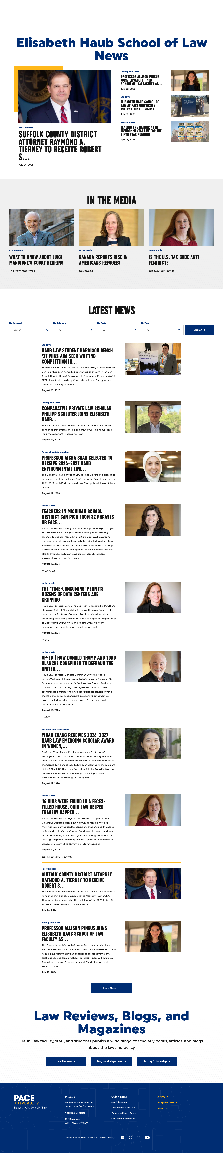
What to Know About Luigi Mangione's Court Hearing (36, 260)
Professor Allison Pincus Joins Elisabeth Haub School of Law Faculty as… (141, 80)
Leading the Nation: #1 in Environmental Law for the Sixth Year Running (141, 131)
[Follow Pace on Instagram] (138, 1137)
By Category (59, 323)
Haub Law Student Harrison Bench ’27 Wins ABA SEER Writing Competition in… (77, 356)
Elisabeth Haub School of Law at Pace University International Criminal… (140, 105)
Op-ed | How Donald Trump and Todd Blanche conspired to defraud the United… (79, 663)
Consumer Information (123, 1118)
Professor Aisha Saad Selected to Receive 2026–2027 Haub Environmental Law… (77, 463)
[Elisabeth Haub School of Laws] (32, 1102)
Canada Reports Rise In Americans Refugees (103, 260)
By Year (145, 323)
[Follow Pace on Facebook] (122, 1137)
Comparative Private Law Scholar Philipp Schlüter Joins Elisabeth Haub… (77, 414)
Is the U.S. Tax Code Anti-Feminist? (175, 260)
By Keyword (15, 323)
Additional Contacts (75, 1113)
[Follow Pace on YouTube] (147, 1137)
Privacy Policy (106, 1137)
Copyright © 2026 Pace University (81, 1137)
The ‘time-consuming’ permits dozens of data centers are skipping (73, 594)
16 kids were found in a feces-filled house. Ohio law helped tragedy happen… (73, 807)
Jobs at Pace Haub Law (123, 1107)
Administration (119, 1102)
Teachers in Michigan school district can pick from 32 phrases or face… (78, 517)
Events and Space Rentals (124, 1113)
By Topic (101, 323)
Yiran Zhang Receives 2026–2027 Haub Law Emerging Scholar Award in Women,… (78, 740)
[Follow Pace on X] (130, 1137)
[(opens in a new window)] (153, 520)
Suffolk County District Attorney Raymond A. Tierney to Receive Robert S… (60, 145)
